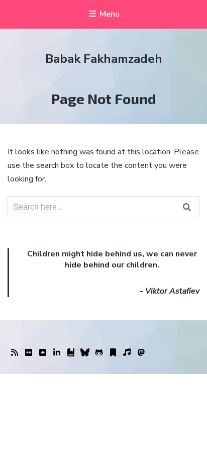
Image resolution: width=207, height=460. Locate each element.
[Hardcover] (71, 352)
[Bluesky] (85, 352)
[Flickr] (29, 352)
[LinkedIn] (57, 352)
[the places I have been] (43, 352)
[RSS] (15, 352)
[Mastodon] (141, 352)
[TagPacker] (113, 352)
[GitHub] (99, 352)
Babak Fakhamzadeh (103, 59)
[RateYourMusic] (127, 352)
